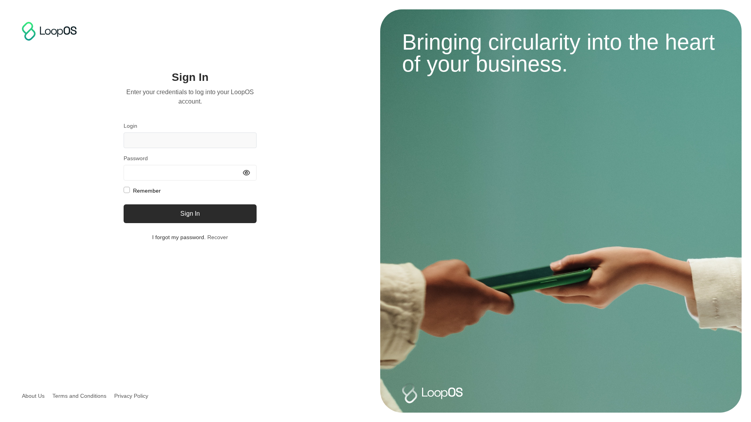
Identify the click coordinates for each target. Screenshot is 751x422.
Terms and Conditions (79, 396)
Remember (147, 191)
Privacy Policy (131, 396)
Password (136, 158)
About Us (33, 396)
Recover (217, 237)
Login (130, 126)
